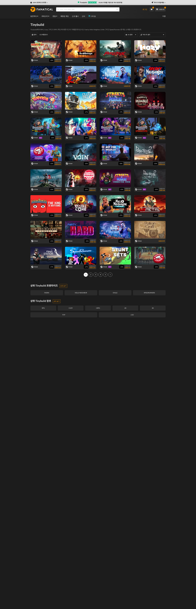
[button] (39, 2)
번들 (54, 16)
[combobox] (98, 9)
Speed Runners (115, 29)
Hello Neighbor (94, 29)
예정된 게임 (65, 16)
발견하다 (33, 16)
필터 (35, 34)
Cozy (46, 29)
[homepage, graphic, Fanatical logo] (41, 9)
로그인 (145, 9)
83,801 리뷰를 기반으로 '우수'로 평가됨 (110, 2)
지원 (164, 16)
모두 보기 (63, 286)
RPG (42, 29)
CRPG (55, 29)
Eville (102, 29)
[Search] (117, 9)
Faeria (86, 29)
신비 (83, 16)
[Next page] (110, 275)
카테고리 (45, 16)
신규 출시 (75, 16)
